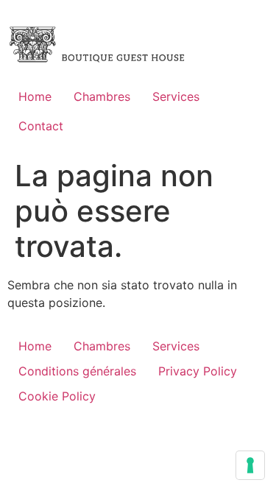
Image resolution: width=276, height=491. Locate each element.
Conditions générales (77, 371)
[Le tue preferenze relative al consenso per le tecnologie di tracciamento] (250, 465)
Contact (40, 126)
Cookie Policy (57, 396)
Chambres (102, 96)
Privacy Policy (197, 371)
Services (175, 96)
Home (35, 96)
